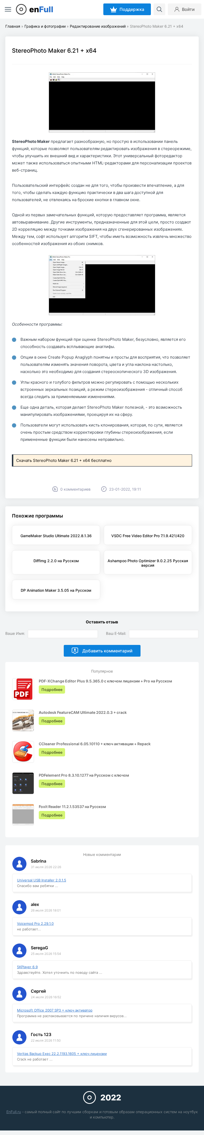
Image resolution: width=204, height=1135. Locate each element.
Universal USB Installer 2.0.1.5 (41, 880)
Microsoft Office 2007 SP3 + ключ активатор (54, 1010)
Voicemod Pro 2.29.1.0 (35, 923)
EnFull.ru (13, 1111)
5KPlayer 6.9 (27, 967)
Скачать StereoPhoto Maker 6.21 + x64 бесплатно (64, 460)
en (41, 9)
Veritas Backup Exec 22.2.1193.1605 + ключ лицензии (62, 1053)
